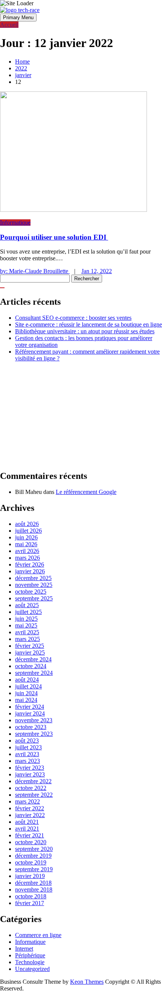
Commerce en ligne (38, 935)
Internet (24, 948)
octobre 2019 (30, 862)
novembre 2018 (33, 889)
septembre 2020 (34, 849)
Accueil (9, 24)
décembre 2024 (33, 659)
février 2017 (29, 903)
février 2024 (29, 706)
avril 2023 (27, 754)
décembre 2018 (33, 883)
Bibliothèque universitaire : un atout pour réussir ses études (84, 331)
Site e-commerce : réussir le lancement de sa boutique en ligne (88, 324)
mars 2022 (27, 801)
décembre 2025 (33, 578)
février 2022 (29, 808)
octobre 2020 (30, 842)
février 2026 (29, 564)
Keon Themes (87, 981)
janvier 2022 (30, 815)
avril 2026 (27, 551)
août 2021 (27, 822)
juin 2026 (26, 537)
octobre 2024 (30, 666)
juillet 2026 (28, 530)
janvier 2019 (30, 876)
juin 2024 (26, 693)
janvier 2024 (30, 713)
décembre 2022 (33, 781)
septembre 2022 (34, 794)
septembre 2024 (34, 673)
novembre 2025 (33, 585)
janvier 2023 (30, 774)
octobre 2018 (30, 896)
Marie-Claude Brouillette (35, 271)
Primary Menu (18, 17)
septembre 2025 (34, 598)
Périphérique (30, 955)
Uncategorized (32, 969)
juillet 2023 (28, 747)
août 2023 (27, 740)
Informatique (15, 222)
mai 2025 (26, 625)
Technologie (29, 962)
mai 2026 (26, 544)
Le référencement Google (86, 492)
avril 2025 (27, 632)
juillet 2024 (28, 686)
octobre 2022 (30, 788)
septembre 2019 (34, 869)
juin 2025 (26, 618)
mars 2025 (27, 639)
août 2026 (27, 524)
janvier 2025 (30, 652)
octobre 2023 (30, 727)
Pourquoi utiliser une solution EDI (54, 237)
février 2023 (29, 767)
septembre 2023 (34, 734)
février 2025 (29, 646)
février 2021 (29, 835)
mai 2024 (26, 700)
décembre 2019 (33, 855)
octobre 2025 (30, 591)
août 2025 (27, 605)
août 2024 (27, 679)
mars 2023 (27, 761)
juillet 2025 (28, 612)
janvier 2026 (30, 571)
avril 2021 (27, 828)
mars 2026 (27, 557)
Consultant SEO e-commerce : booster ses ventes (73, 317)
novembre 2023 (33, 720)
